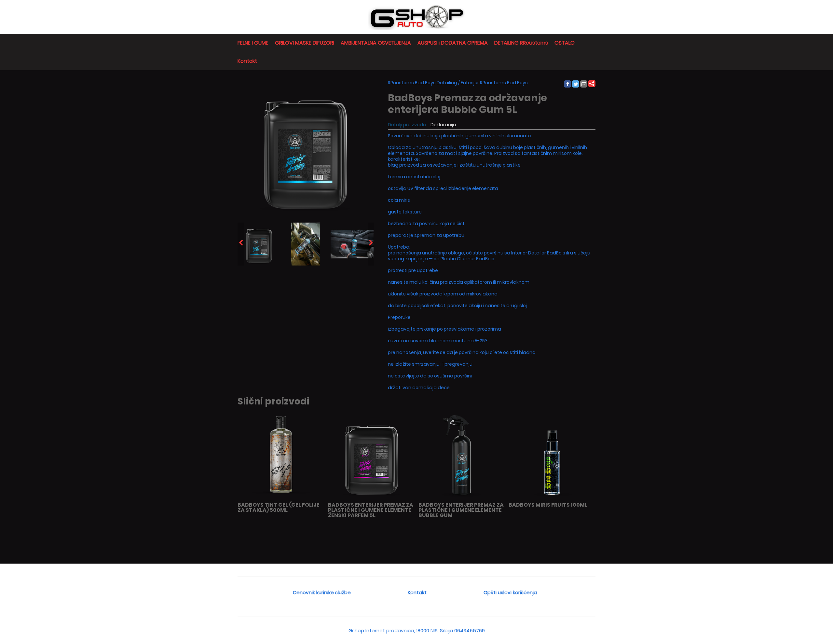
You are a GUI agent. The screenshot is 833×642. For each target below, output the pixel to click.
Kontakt (247, 61)
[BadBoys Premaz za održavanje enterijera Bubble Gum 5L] (259, 244)
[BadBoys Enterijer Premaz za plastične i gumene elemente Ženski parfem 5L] (371, 498)
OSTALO (564, 43)
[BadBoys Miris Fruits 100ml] (552, 498)
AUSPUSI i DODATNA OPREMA (452, 43)
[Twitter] (576, 84)
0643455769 (469, 630)
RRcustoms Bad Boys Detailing (422, 82)
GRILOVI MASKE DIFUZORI (304, 43)
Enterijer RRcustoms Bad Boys (494, 82)
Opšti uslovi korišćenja (510, 592)
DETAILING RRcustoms (521, 43)
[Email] (584, 84)
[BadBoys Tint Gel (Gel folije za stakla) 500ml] (281, 498)
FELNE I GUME (253, 43)
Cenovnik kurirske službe (322, 592)
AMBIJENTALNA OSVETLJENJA (376, 43)
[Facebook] (567, 84)
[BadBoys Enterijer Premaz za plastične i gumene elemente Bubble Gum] (461, 498)
